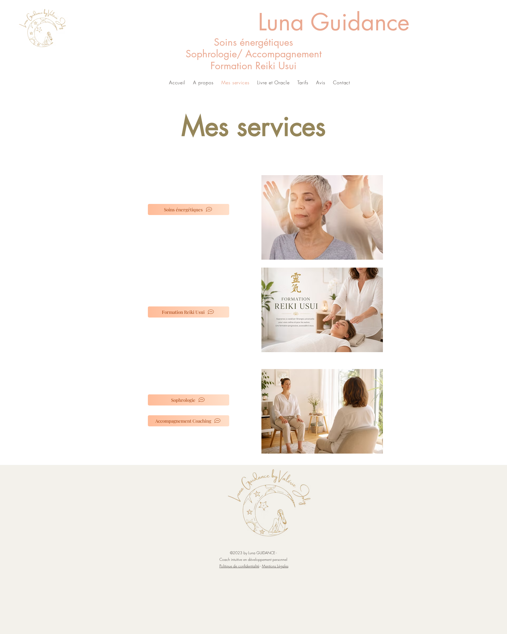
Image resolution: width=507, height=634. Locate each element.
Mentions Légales (275, 565)
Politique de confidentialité (239, 565)
